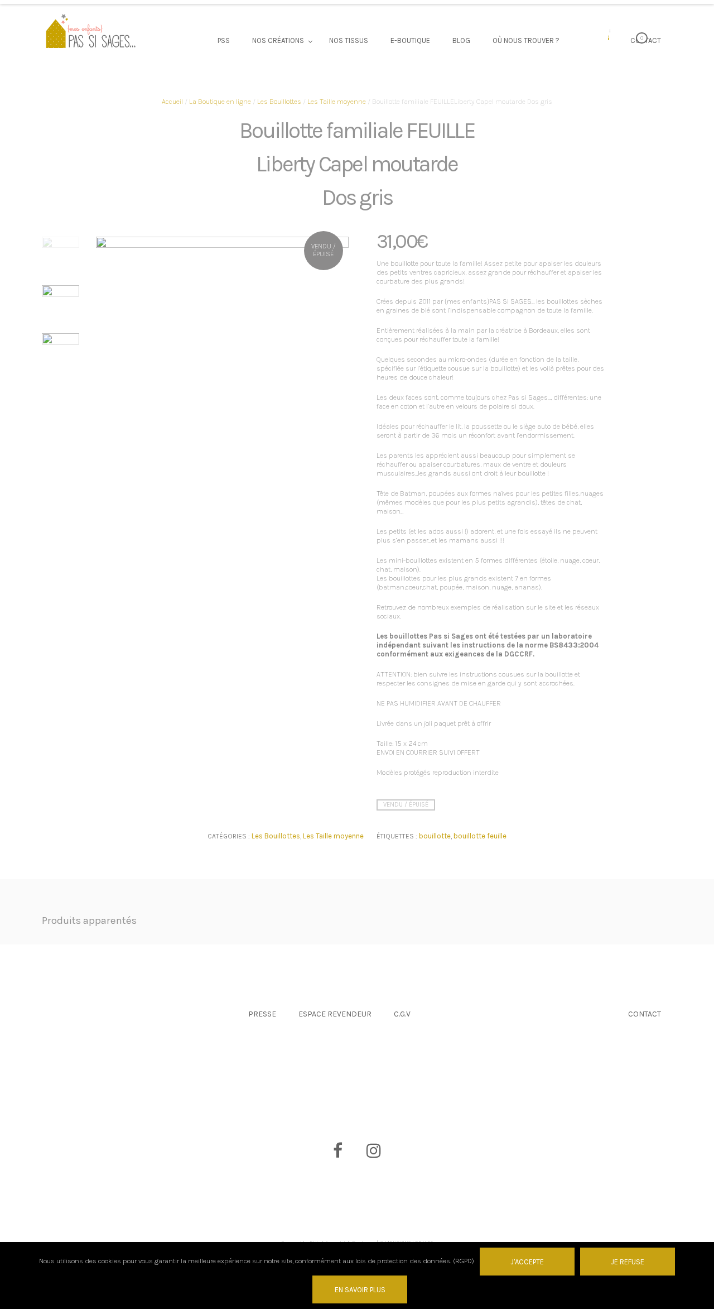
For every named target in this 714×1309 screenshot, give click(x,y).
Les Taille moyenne (336, 101)
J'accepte (527, 1262)
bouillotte (435, 836)
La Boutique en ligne (220, 101)
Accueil (172, 101)
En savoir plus (360, 1290)
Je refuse (627, 1262)
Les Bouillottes (279, 101)
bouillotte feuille (480, 836)
